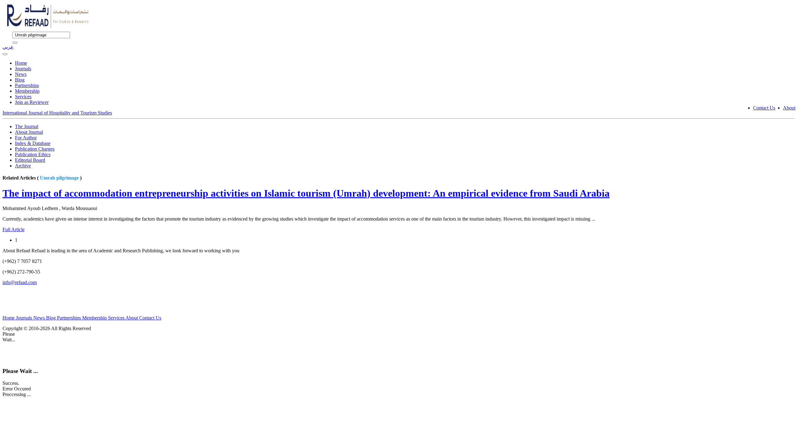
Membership (27, 91)
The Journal (26, 126)
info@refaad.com (19, 282)
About (789, 107)
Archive (23, 165)
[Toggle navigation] (4, 54)
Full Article (13, 229)
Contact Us (764, 107)
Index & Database (32, 143)
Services (23, 96)
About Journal (29, 132)
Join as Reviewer (32, 102)
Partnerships (27, 85)
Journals (23, 68)
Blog (20, 79)
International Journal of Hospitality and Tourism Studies (57, 112)
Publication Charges (34, 149)
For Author (26, 137)
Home (21, 63)
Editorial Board (30, 160)
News (20, 74)
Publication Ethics (32, 154)
